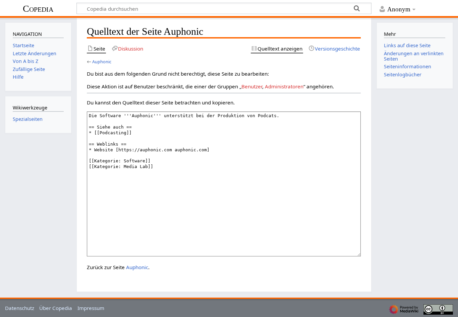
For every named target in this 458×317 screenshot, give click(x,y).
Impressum (90, 308)
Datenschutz (19, 308)
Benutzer (251, 86)
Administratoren (284, 86)
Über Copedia (55, 308)
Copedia (38, 8)
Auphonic (101, 62)
